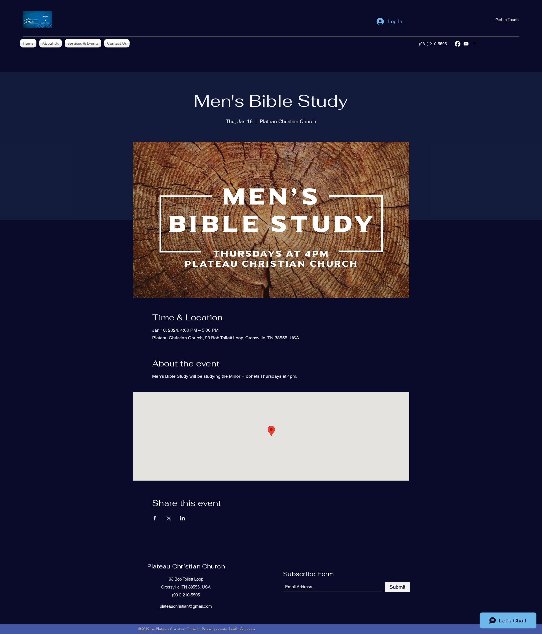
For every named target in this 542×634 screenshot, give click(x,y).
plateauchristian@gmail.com (186, 606)
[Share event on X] (168, 518)
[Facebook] (457, 44)
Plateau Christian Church (186, 566)
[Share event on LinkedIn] (182, 518)
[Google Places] (474, 44)
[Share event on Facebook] (155, 518)
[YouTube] (466, 44)
